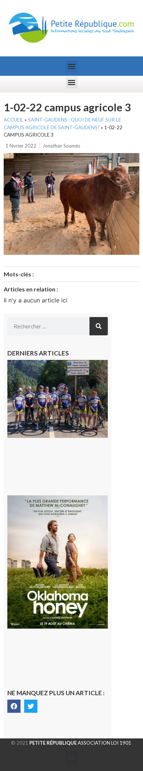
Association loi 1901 (80, 743)
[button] (72, 66)
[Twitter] (30, 706)
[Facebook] (14, 706)
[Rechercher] (98, 326)
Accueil (13, 120)
